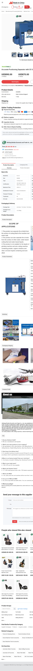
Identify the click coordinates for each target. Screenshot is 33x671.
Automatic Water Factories (9, 649)
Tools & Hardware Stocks (24, 634)
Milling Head (4, 612)
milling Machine (19, 617)
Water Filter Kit (17, 656)
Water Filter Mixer (7, 656)
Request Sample (29, 85)
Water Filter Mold (21, 652)
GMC (3, 617)
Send (15, 521)
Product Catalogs (23, 608)
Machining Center (20, 615)
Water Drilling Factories (24, 649)
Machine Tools (27, 11)
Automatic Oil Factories (8, 652)
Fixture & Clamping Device (9, 634)
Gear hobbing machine (7, 615)
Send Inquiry (15, 81)
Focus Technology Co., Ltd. (19, 664)
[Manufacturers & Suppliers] (16, 2)
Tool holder (18, 612)
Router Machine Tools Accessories (11, 637)
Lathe (30, 617)
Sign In (4, 157)
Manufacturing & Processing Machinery (14, 11)
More (3, 659)
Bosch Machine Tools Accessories (11, 641)
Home (3, 11)
